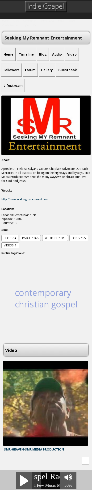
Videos (72, 20)
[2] (8, 454)
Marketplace (47, 20)
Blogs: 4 (10, 238)
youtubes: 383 (55, 238)
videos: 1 (10, 245)
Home (5, 20)
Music (61, 20)
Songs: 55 (79, 238)
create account (10, 25)
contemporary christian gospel (46, 298)
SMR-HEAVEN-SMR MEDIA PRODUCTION (34, 449)
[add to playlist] (85, 460)
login (26, 25)
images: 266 (30, 238)
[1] (6, 454)
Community (29, 20)
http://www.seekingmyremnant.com (25, 199)
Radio (16, 20)
